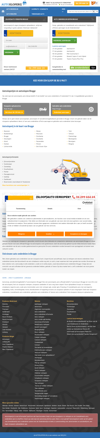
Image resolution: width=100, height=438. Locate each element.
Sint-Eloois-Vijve (41, 146)
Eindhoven (24, 408)
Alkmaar (5, 405)
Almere (16, 405)
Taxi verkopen (39, 383)
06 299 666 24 (82, 3)
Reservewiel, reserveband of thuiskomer (17, 182)
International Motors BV (82, 329)
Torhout (71, 134)
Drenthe (5, 304)
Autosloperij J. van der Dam (87, 326)
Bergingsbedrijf (39, 329)
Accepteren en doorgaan (78, 234)
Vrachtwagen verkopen (42, 398)
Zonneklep (7, 167)
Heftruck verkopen (41, 352)
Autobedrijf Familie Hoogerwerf (86, 334)
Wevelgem (71, 141)
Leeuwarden (61, 408)
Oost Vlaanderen (7, 344)
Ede (19, 408)
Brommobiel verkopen (42, 335)
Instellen (49, 234)
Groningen (5, 314)
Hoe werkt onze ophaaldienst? (45, 355)
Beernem (7, 131)
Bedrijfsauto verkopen (42, 324)
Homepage (38, 358)
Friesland (5, 309)
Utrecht (4, 324)
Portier (6, 172)
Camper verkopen (40, 337)
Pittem (38, 144)
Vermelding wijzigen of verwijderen (46, 396)
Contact (37, 345)
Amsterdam (32, 405)
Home (4, 278)
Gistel (6, 141)
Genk (37, 408)
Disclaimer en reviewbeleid (43, 347)
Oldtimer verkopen (41, 373)
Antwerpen (5, 339)
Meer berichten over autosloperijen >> (15, 185)
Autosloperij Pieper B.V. (83, 331)
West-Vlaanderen (16, 278)
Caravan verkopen (40, 340)
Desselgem (7, 139)
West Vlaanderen (7, 349)
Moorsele (39, 134)
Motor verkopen (40, 370)
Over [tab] (79, 208)
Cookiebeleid (39, 342)
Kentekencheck (39, 360)
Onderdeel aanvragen (62, 41)
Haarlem (54, 408)
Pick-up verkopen (40, 363)
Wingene (71, 144)
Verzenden (9, 52)
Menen (38, 131)
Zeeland (5, 327)
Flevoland (5, 307)
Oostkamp (39, 136)
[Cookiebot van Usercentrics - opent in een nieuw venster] (83, 202)
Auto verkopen (11, 14)
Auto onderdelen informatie (44, 314)
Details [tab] (50, 208)
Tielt (70, 131)
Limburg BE (6, 342)
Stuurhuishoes (8, 169)
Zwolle (45, 411)
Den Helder (6, 408)
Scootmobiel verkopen (42, 375)
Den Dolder (78, 405)
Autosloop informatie (42, 322)
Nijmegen (91, 408)
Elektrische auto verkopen (43, 350)
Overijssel (5, 322)
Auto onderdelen (12, 9)
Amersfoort (23, 405)
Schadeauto (44, 9)
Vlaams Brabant (7, 347)
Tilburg (16, 411)
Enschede (32, 408)
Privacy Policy (39, 365)
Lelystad (69, 408)
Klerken (6, 144)
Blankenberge (8, 134)
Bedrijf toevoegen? (41, 327)
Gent (41, 408)
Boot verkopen (39, 332)
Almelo (10, 405)
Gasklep (6, 177)
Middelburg (84, 408)
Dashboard (7, 179)
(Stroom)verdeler (9, 161)
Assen (59, 405)
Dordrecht (14, 408)
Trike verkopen (39, 388)
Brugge (6, 136)
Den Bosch (70, 405)
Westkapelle (72, 139)
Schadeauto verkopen (42, 378)
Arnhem (54, 405)
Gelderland (5, 312)
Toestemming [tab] (20, 208)
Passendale (40, 141)
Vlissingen (39, 411)
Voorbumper (8, 164)
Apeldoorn (47, 405)
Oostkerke (39, 139)
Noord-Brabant (7, 317)
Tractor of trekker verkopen (44, 386)
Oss (3, 411)
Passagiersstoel (9, 174)
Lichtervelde (8, 146)
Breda (64, 405)
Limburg (5, 332)
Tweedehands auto (38, 14)
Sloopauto (35, 9)
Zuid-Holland (6, 329)
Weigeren (21, 234)
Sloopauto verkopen (41, 381)
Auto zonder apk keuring (42, 319)
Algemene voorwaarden (42, 309)
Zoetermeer (53, 411)
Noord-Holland (7, 319)
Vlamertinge (72, 136)
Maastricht (76, 408)
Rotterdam (9, 411)
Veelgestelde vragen (41, 393)
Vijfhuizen (32, 411)
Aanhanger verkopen (41, 304)
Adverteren (38, 307)
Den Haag (86, 405)
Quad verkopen (39, 368)
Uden (20, 411)
